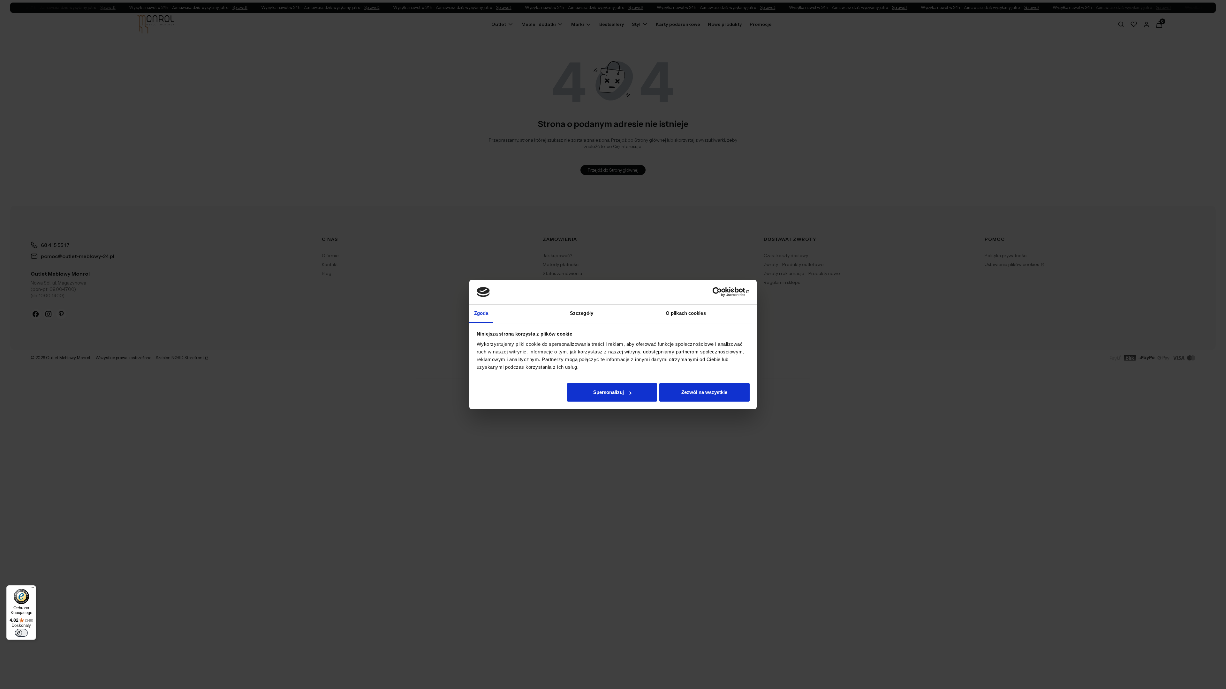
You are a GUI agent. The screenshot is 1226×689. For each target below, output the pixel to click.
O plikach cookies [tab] (686, 313)
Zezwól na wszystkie (704, 392)
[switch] (21, 633)
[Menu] (32, 589)
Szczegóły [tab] (581, 313)
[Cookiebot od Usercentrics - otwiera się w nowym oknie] (722, 292)
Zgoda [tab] (481, 313)
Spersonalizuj (608, 392)
